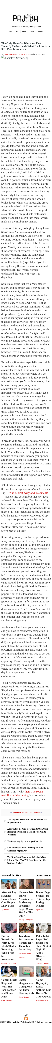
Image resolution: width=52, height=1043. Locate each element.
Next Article (34, 812)
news (24, 31)
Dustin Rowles (11, 54)
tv (17, 31)
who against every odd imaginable (28, 493)
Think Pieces (24, 54)
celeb (32, 31)
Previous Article (20, 812)
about (40, 31)
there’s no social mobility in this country (22, 793)
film (10, 31)
